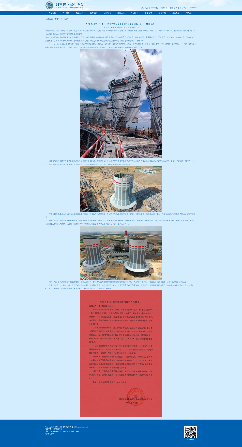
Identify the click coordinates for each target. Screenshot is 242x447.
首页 (57, 19)
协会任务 (183, 8)
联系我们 (189, 13)
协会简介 (144, 8)
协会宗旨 (173, 8)
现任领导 (193, 8)
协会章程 (164, 8)
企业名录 (175, 13)
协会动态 (79, 13)
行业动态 (64, 19)
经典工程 (121, 13)
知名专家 (162, 13)
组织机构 (154, 8)
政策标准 (107, 13)
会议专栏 (148, 13)
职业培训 (134, 13)
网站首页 (52, 13)
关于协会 (66, 13)
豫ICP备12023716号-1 (53, 429)
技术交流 (93, 13)
